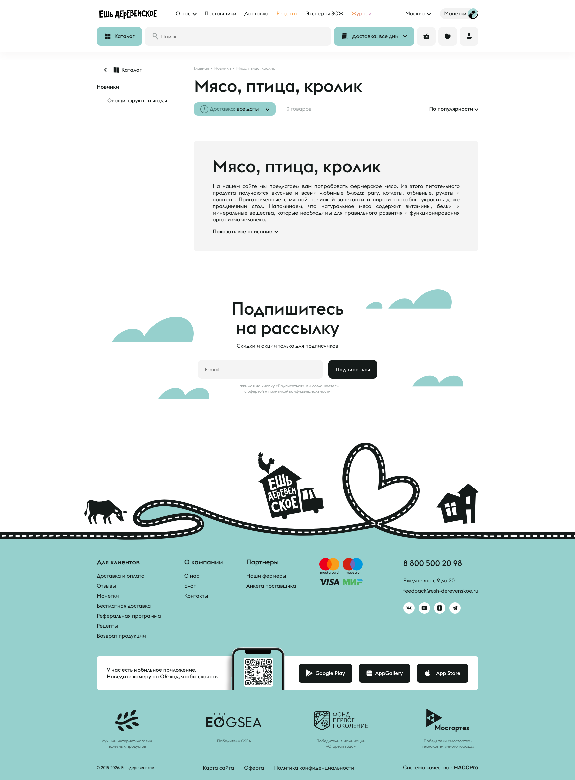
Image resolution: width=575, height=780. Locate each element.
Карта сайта (218, 768)
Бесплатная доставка (124, 606)
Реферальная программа (129, 616)
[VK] (409, 608)
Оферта (254, 768)
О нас (191, 576)
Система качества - (440, 768)
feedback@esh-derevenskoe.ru (440, 591)
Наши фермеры (266, 576)
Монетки (108, 596)
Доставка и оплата (121, 576)
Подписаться (353, 369)
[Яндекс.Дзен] (439, 608)
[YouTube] (424, 608)
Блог (190, 586)
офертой (255, 391)
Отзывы (106, 586)
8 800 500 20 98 (432, 563)
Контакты (196, 596)
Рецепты (107, 626)
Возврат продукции (121, 636)
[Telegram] (455, 608)
